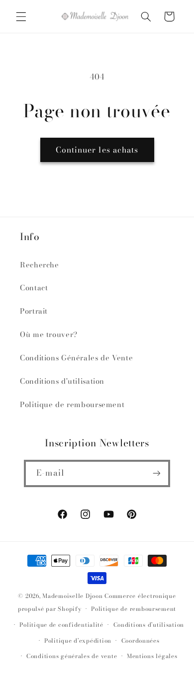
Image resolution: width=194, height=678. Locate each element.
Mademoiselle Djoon (72, 596)
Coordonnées (140, 640)
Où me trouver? (49, 334)
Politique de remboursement (72, 404)
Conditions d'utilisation (62, 381)
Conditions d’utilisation (149, 624)
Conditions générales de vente (71, 656)
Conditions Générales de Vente (76, 357)
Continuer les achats (97, 150)
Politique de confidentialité (61, 624)
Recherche (39, 264)
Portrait (34, 311)
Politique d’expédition (77, 640)
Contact (34, 287)
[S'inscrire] (156, 473)
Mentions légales (152, 656)
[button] (20, 16)
